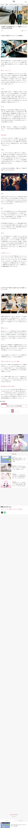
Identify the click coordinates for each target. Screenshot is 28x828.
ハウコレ (2, 4)
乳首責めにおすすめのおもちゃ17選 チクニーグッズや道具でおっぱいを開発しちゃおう (19, 468)
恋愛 (6, 4)
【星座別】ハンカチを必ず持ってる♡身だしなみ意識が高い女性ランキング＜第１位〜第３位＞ (19, 476)
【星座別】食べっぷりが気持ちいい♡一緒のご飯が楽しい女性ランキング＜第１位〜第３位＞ (19, 484)
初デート (2, 509)
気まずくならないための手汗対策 (14, 406)
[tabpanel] (14, 443)
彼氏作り (10, 509)
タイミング (15, 509)
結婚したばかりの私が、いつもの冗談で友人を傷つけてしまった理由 (19, 460)
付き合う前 (20, 509)
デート (7, 509)
